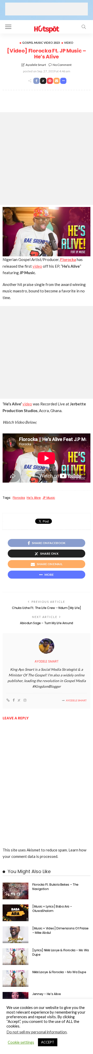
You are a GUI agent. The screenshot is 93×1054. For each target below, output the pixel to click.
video (37, 266)
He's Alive (34, 498)
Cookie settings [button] (21, 1042)
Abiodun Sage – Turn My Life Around (46, 623)
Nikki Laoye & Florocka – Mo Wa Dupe (59, 972)
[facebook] (13, 700)
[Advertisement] (46, 9)
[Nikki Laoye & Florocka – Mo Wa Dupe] (15, 978)
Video (68, 42)
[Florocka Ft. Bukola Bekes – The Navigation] (15, 891)
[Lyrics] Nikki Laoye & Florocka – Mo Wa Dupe (60, 952)
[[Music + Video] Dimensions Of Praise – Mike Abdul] (15, 934)
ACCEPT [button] (47, 1042)
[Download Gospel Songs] (46, 26)
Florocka (19, 498)
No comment (62, 65)
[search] (83, 26)
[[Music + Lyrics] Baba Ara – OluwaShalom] (15, 912)
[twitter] (19, 700)
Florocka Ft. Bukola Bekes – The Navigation (55, 886)
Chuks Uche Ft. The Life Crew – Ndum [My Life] (46, 608)
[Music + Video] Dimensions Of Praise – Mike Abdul (60, 930)
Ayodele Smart (36, 65)
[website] (8, 700)
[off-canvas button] (8, 27)
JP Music (49, 498)
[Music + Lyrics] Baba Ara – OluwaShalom (52, 908)
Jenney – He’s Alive (46, 994)
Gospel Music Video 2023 (41, 42)
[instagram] (25, 700)
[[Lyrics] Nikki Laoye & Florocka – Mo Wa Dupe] (15, 956)
